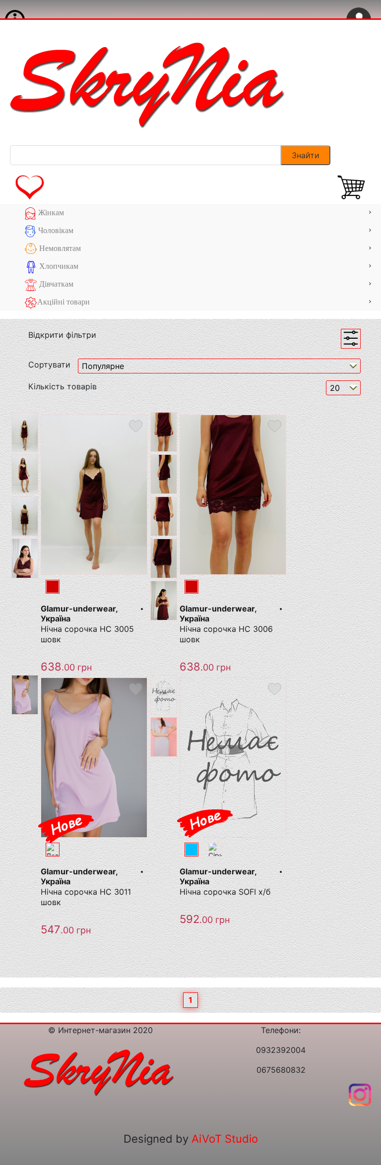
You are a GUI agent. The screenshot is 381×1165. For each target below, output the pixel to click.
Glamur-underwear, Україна (79, 614)
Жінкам (50, 212)
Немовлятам (59, 248)
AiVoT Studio (224, 1138)
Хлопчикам (57, 266)
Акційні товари (63, 302)
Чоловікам (54, 230)
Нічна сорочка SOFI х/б (225, 892)
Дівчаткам (55, 284)
